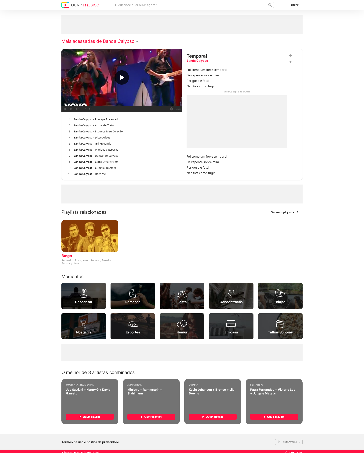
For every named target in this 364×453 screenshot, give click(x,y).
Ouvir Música (80, 5)
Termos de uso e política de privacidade (90, 442)
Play (122, 77)
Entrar (294, 5)
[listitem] (121, 119)
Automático (290, 442)
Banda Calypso (197, 61)
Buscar (269, 5)
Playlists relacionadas (84, 212)
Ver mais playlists (282, 212)
